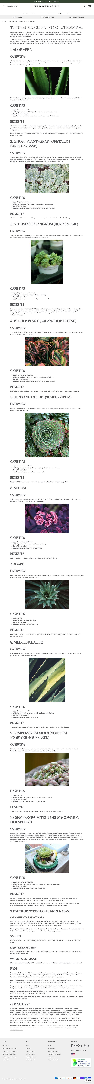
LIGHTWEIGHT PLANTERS (76, 17)
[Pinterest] (85, 1045)
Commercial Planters (9, 1057)
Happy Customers (53, 1060)
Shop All (5, 1045)
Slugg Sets (6, 1060)
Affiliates (51, 1057)
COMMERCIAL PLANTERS (47, 17)
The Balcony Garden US (18, 1079)
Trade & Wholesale (54, 1054)
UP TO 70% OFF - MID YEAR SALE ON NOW (47, 1)
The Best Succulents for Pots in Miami (22, 21)
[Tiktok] (82, 1045)
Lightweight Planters (10, 1048)
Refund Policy (30, 1060)
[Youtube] (75, 1045)
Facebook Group (53, 1051)
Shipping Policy (30, 1051)
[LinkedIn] (88, 1045)
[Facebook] (72, 1045)
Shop (49, 1045)
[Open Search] (4, 6)
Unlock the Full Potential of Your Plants (48, 1025)
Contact (28, 1048)
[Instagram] (78, 1045)
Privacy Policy (30, 1054)
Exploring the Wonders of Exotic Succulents (37, 1028)
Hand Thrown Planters (10, 1051)
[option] (17, 17)
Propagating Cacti (16, 1030)
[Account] (84, 6)
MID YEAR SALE (17, 17)
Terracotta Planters (9, 1054)
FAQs (27, 1045)
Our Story (51, 1048)
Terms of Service (31, 1057)
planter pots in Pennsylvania (38, 1014)
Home (5, 21)
